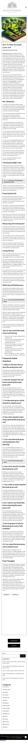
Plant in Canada (5, 697)
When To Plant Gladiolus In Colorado (11, 673)
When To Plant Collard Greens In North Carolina (13, 661)
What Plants (5, 719)
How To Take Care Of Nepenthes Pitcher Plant (13, 666)
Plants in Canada (6, 708)
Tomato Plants (5, 711)
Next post (14, 645)
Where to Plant (5, 724)
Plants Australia (6, 705)
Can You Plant (5, 686)
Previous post (14, 640)
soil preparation (13, 81)
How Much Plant (6, 689)
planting (4, 69)
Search (3, 653)
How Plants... (6, 594)
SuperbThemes (18, 737)
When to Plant (5, 721)
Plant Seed (4, 700)
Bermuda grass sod (7, 53)
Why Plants (5, 727)
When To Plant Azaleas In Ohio (9, 670)
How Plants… (5, 692)
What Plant (4, 716)
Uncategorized (5, 713)
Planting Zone (5, 703)
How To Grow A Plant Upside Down (11, 678)
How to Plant (5, 694)
